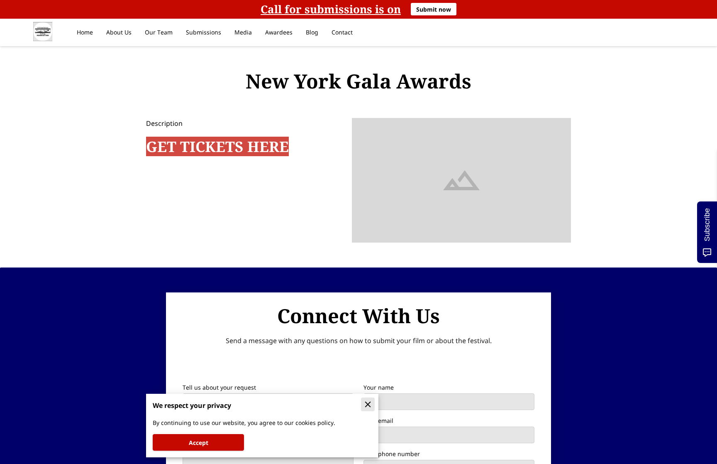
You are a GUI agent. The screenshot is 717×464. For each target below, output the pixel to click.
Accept (198, 443)
